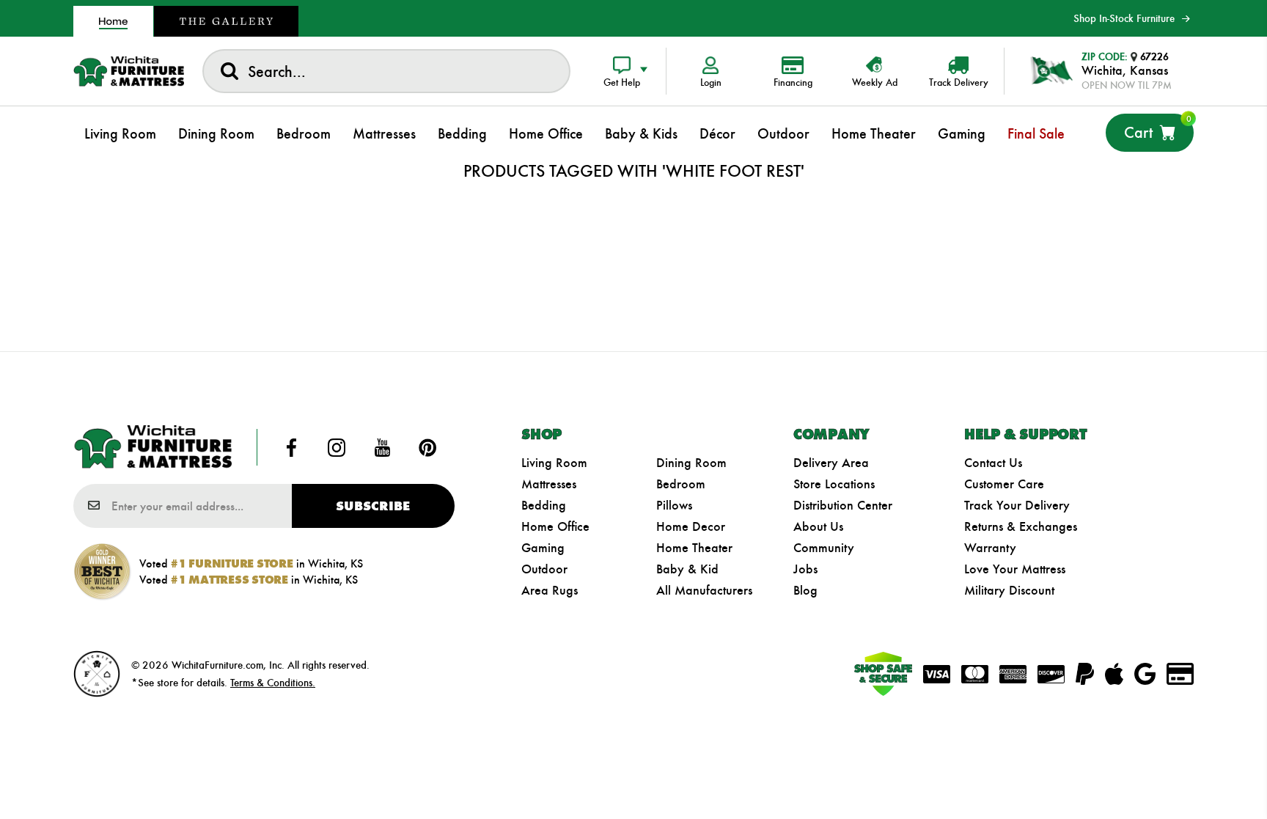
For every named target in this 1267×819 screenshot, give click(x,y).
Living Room (554, 463)
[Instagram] (336, 447)
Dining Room (691, 463)
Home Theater (694, 548)
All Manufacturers (704, 590)
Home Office (555, 526)
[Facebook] (291, 447)
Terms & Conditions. (272, 682)
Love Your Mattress (1014, 569)
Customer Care (1004, 484)
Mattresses (548, 484)
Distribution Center (842, 505)
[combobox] (386, 71)
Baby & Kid (687, 569)
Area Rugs (549, 590)
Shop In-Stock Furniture (1124, 18)
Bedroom (680, 484)
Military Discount (1009, 590)
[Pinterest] (427, 447)
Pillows (674, 505)
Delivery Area (831, 463)
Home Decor (690, 526)
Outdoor (544, 569)
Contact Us (993, 463)
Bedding (543, 505)
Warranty (990, 548)
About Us (818, 526)
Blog (805, 590)
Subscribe (373, 506)
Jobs (805, 569)
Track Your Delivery (1017, 505)
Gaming (543, 548)
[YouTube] (382, 447)
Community (823, 548)
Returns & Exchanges (1020, 526)
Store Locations (834, 484)
